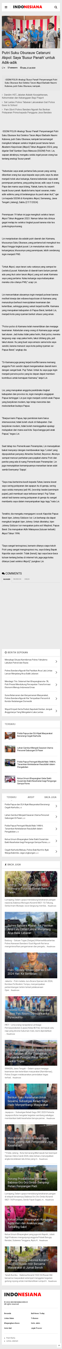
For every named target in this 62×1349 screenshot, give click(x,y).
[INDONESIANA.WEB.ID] (27, 7)
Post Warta (10, 1338)
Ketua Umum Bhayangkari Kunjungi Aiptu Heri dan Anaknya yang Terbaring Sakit (29, 1223)
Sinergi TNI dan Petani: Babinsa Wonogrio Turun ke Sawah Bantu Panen (28, 888)
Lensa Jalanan (12, 1341)
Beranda (7, 1313)
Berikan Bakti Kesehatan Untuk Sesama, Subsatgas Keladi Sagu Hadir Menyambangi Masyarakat (28, 1101)
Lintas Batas (9, 1318)
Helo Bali (8, 1328)
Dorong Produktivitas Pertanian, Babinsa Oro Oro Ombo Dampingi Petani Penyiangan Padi (28, 1182)
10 (9, 1255)
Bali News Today (37, 1313)
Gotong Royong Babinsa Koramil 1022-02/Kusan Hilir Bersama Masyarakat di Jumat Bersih (28, 1263)
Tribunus (34, 1318)
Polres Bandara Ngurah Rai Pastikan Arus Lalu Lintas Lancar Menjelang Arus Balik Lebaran (30, 929)
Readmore (52, 906)
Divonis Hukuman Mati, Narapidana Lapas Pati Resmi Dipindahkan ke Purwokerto (30, 1013)
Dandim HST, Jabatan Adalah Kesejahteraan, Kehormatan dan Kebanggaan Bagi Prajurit (25, 96)
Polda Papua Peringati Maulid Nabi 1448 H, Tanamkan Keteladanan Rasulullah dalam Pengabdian (36, 764)
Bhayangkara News (12, 1323)
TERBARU (10, 724)
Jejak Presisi (36, 1328)
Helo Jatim (35, 1323)
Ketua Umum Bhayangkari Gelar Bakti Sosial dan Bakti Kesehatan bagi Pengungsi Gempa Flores (36, 781)
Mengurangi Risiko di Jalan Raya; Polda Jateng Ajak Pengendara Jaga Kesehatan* (30, 1141)
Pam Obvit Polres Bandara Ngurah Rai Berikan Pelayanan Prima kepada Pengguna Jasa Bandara (26, 111)
